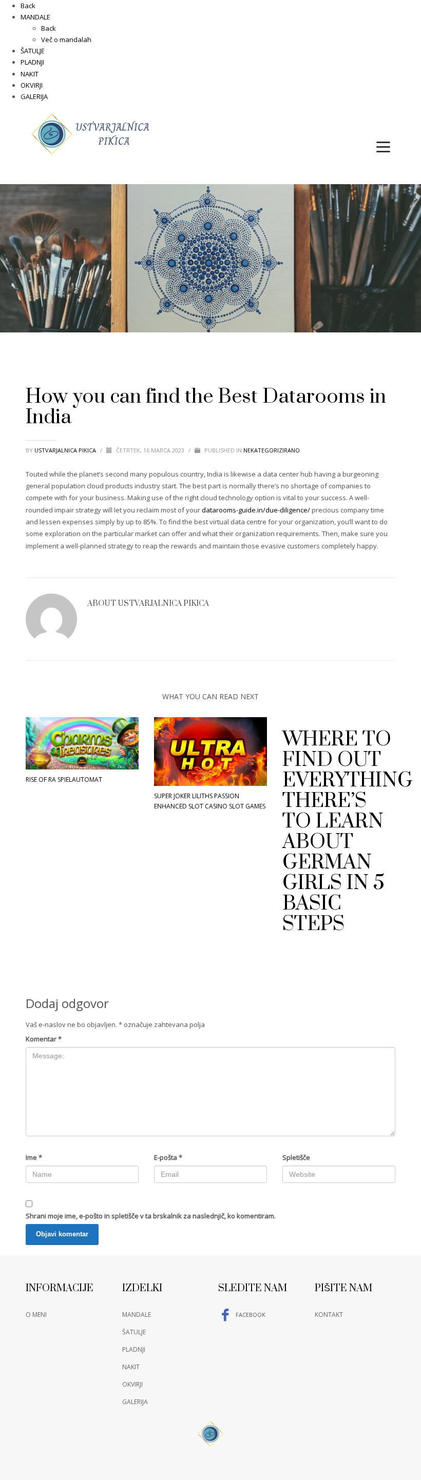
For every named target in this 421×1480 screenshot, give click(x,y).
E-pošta (168, 1157)
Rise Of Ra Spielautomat (64, 779)
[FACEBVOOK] (387, 121)
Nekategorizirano (271, 450)
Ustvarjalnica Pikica (66, 450)
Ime (34, 1157)
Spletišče (296, 1157)
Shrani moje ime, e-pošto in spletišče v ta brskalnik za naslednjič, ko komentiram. (151, 1215)
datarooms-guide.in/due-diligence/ (256, 510)
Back (28, 5)
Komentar (44, 1038)
